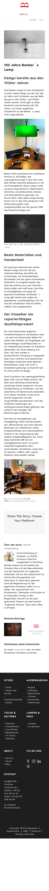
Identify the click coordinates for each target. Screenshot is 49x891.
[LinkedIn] (39, 761)
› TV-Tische (9, 735)
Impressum (32, 828)
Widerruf (35, 831)
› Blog (7, 764)
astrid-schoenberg (14, 499)
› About (8, 761)
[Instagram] (33, 761)
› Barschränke (33, 693)
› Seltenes (9, 738)
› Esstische (9, 723)
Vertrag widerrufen (24, 834)
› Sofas (7, 687)
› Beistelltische (11, 732)
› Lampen (31, 723)
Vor (41, 19)
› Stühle (8, 702)
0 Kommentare (29, 501)
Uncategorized (16, 501)
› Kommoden (33, 699)
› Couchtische (11, 729)
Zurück (33, 19)
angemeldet (20, 649)
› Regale (31, 687)
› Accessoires (33, 726)
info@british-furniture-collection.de (10, 784)
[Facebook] (28, 761)
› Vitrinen (31, 696)
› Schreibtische (11, 726)
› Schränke (32, 690)
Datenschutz (13, 831)
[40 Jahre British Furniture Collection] (36, 624)
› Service (8, 758)
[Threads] (28, 766)
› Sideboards (33, 702)
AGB (25, 831)
